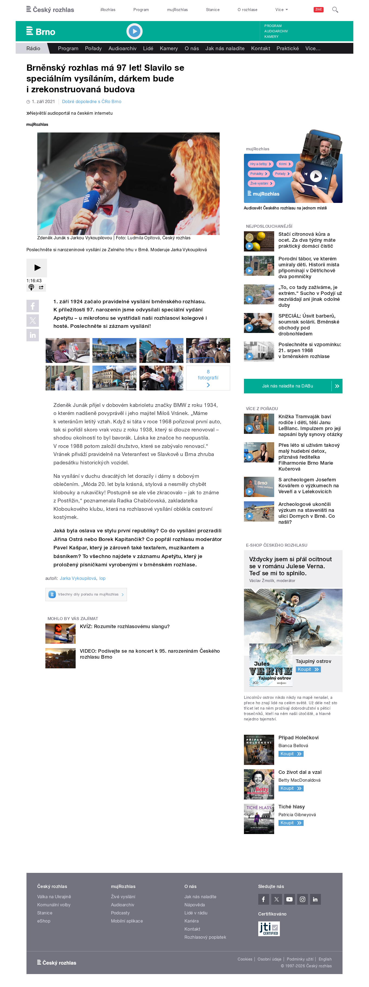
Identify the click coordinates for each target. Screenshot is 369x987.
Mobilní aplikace (127, 921)
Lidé (148, 48)
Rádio (33, 48)
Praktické (288, 48)
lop (102, 578)
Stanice (213, 10)
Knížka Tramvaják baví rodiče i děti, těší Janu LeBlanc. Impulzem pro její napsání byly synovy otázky (310, 425)
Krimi (283, 164)
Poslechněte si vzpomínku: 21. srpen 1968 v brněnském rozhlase (310, 350)
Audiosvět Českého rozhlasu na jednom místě (285, 208)
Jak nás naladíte (225, 48)
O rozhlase (247, 10)
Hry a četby (258, 164)
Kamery (271, 37)
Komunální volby (54, 904)
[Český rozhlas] (50, 9)
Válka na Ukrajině (54, 896)
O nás (192, 48)
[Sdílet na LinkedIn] (32, 335)
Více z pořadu (262, 408)
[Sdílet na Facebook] (32, 306)
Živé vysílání (259, 183)
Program (141, 10)
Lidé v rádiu (196, 912)
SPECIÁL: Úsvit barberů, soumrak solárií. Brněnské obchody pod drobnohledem (309, 324)
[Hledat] (335, 9)
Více (313, 48)
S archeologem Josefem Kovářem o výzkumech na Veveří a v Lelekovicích (309, 485)
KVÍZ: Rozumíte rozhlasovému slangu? (125, 626)
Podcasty (120, 912)
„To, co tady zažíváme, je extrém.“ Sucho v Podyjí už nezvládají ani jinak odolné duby (310, 296)
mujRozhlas (177, 10)
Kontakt (260, 48)
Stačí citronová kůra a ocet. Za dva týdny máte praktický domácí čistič (307, 240)
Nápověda (195, 904)
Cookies (245, 959)
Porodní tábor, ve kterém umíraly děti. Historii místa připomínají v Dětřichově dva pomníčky (309, 267)
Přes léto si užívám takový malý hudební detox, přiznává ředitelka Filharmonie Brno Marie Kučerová (309, 457)
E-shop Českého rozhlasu (277, 545)
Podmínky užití (300, 959)
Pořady (93, 48)
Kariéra (192, 921)
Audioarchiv (276, 31)
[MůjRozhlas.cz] (37, 125)
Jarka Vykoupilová (78, 578)
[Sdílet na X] (32, 320)
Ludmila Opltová (144, 237)
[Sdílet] (41, 288)
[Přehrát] (36, 268)
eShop (43, 921)
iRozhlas (108, 10)
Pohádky (256, 174)
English (325, 959)
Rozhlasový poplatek (205, 937)
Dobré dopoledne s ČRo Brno (91, 101)
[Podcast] (31, 288)
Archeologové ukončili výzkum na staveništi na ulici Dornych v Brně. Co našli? (307, 513)
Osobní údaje (270, 959)
